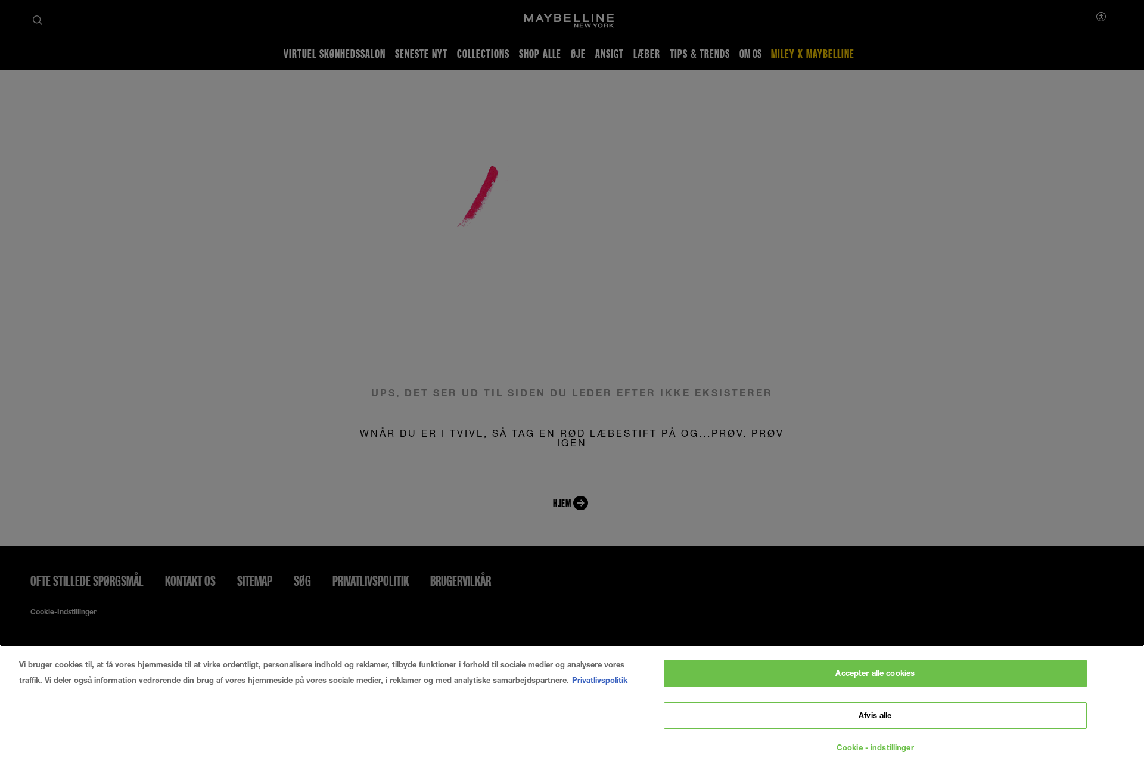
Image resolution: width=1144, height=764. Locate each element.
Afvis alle (875, 715)
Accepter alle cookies (875, 673)
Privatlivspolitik (599, 680)
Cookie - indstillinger (875, 747)
